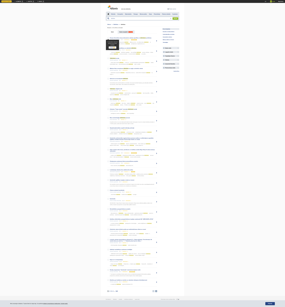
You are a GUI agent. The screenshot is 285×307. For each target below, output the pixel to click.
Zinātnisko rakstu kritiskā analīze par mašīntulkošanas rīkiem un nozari (128, 229)
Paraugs (111, 271)
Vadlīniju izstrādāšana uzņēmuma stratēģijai (121, 249)
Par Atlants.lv (108, 299)
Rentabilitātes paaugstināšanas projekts (120, 209)
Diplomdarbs (112, 141)
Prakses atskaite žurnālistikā (117, 190)
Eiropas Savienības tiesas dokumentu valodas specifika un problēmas (130, 37)
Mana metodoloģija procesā (120, 117)
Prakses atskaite (113, 192)
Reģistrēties (281, 1)
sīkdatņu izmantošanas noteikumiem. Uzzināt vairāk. (55, 303)
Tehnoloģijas (165, 42)
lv (265, 1)
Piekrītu (270, 303)
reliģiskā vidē (116, 88)
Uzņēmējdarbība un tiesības (168, 34)
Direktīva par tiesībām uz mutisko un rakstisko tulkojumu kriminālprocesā (128, 280)
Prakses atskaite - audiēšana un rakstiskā (123, 48)
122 (117, 291)
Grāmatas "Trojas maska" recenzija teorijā (123, 109)
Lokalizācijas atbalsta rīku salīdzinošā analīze (121, 169)
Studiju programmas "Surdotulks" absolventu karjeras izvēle (125, 269)
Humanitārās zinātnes (167, 37)
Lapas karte (137, 299)
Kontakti (120, 299)
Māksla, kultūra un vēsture (168, 39)
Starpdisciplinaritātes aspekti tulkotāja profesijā (122, 128)
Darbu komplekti (123, 32)
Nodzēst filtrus (176, 71)
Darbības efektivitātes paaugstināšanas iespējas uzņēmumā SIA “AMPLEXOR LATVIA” (131, 219)
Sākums (109, 24)
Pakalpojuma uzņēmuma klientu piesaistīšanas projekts (124, 161)
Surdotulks (112, 198)
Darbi (112, 32)
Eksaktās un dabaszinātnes (168, 31)
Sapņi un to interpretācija (116, 259)
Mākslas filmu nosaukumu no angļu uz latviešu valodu (126, 68)
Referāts (111, 60)
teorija (114, 58)
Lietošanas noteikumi (128, 299)
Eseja (111, 100)
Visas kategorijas (166, 29)
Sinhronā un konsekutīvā (119, 78)
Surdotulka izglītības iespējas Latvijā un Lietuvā (122, 180)
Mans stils (115, 99)
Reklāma (115, 299)
